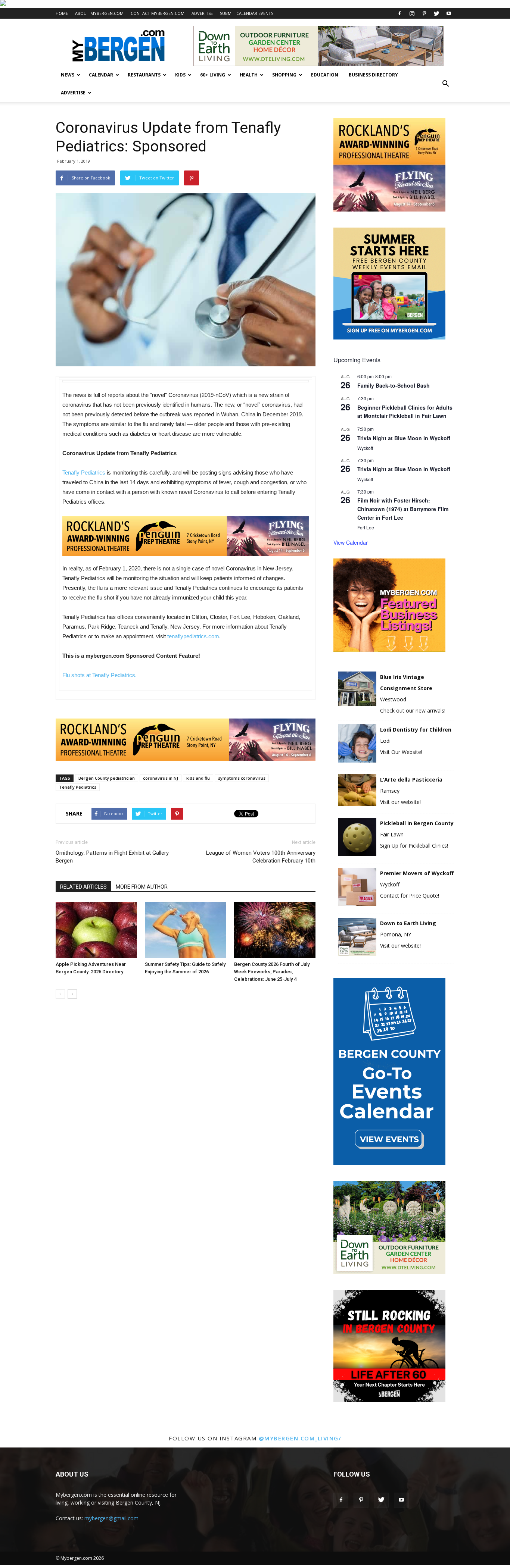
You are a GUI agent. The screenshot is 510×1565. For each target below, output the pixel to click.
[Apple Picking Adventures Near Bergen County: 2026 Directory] (96, 930)
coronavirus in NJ (160, 778)
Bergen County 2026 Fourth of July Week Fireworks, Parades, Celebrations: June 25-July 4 (272, 971)
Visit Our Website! (401, 751)
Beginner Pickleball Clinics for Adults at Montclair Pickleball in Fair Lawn (405, 412)
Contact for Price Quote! (409, 895)
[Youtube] (448, 13)
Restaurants (144, 75)
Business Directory (373, 75)
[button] (445, 84)
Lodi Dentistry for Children (415, 729)
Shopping (284, 75)
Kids (180, 75)
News (67, 75)
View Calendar (350, 542)
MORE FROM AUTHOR (142, 887)
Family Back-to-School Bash (393, 385)
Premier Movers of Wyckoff (417, 873)
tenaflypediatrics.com (193, 636)
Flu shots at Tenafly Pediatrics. (99, 675)
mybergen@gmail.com (111, 1518)
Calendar (101, 75)
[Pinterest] (424, 13)
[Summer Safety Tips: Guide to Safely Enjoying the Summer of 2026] (185, 930)
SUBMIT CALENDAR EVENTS (246, 13)
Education (324, 75)
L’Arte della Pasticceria (411, 779)
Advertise (73, 93)
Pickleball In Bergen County (417, 823)
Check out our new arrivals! (412, 710)
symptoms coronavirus (241, 778)
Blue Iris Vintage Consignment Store (406, 682)
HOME (62, 13)
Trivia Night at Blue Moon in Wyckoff (403, 438)
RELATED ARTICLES (83, 887)
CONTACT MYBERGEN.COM (157, 13)
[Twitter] (436, 13)
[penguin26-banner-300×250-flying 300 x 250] (389, 209)
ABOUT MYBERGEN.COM (99, 13)
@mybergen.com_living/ (300, 1438)
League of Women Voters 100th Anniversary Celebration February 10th (260, 856)
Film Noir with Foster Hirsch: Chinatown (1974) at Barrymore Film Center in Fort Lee (402, 509)
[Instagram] (411, 13)
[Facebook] (399, 13)
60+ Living (212, 75)
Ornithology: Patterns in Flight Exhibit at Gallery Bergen (112, 856)
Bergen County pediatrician (106, 778)
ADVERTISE (202, 13)
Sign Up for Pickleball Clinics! (414, 845)
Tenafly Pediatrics (83, 472)
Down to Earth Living (408, 923)
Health (249, 75)
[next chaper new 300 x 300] (389, 1399)
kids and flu (198, 778)
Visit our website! (400, 801)
